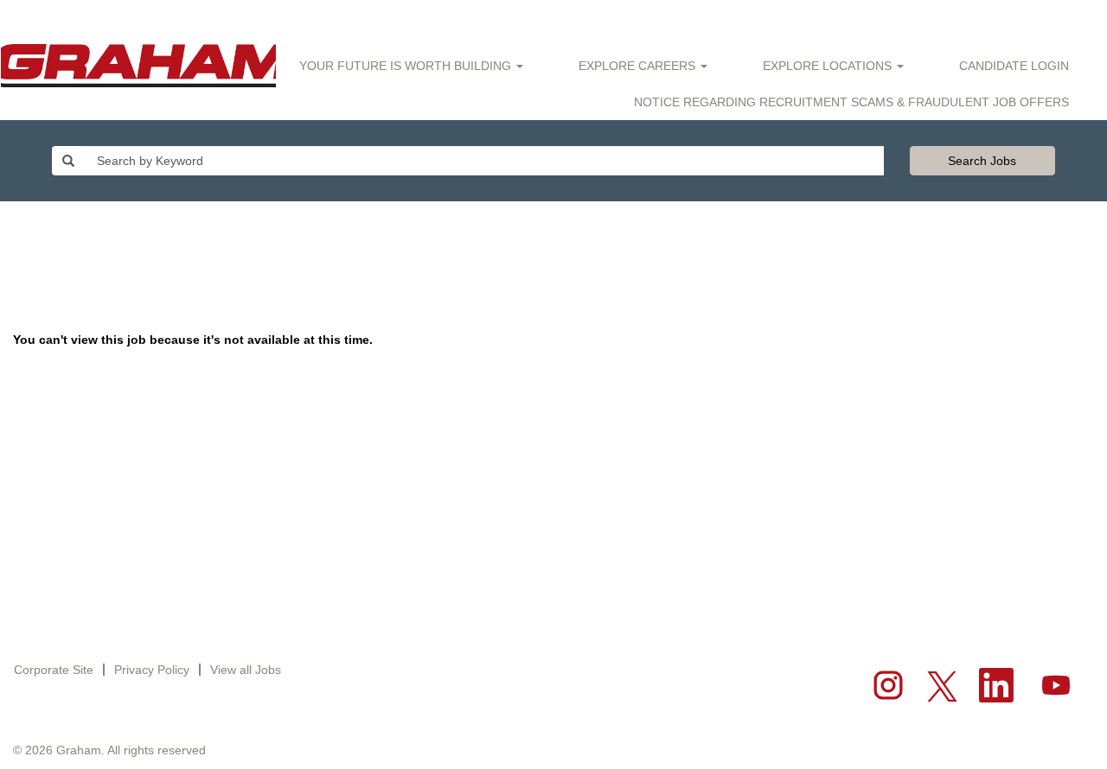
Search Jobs (982, 161)
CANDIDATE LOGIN (1014, 66)
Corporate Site (53, 670)
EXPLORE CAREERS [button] (639, 66)
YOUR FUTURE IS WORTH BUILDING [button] (407, 66)
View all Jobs (245, 670)
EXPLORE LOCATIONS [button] (829, 66)
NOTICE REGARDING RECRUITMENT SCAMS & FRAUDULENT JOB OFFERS (851, 102)
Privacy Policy (151, 670)
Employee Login (212, 21)
